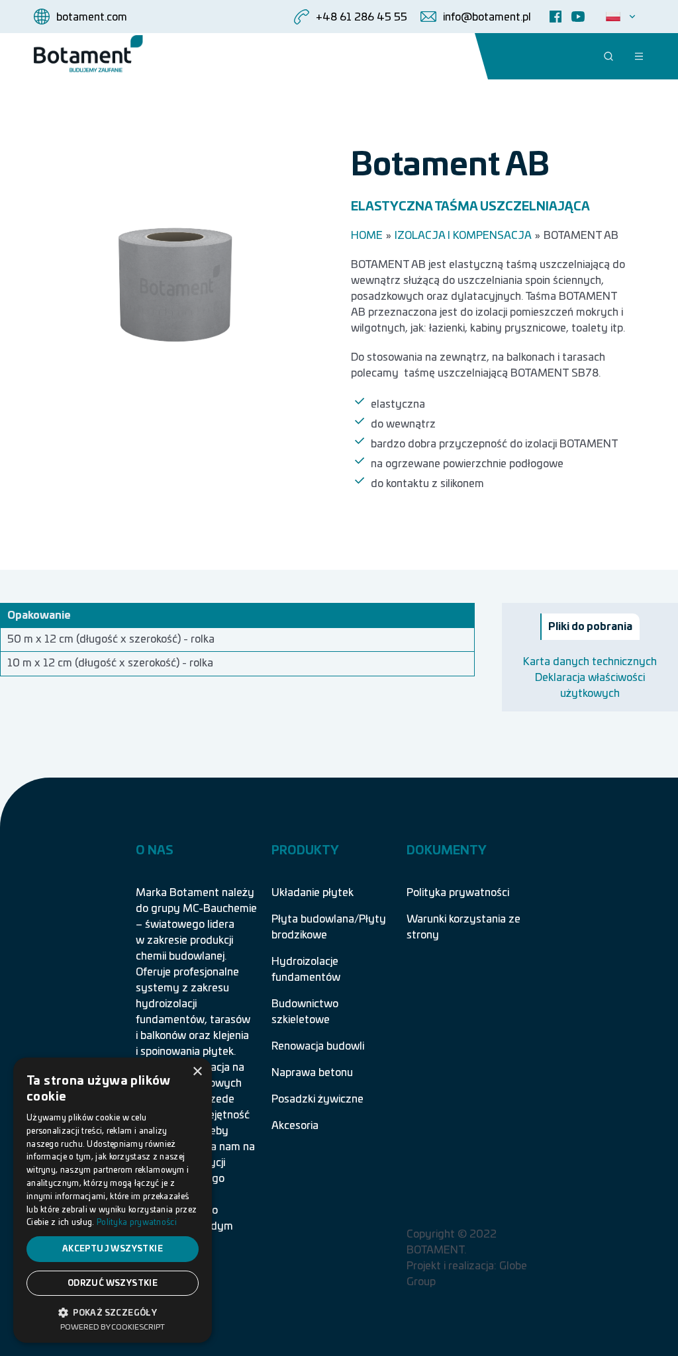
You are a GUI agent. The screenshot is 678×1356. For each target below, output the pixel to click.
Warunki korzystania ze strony (463, 927)
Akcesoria (294, 1125)
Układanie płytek (312, 892)
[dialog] (112, 1200)
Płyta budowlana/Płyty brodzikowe (328, 927)
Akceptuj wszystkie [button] (112, 1249)
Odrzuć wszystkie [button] (113, 1283)
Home (367, 235)
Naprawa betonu (312, 1072)
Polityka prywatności (458, 892)
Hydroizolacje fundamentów (305, 969)
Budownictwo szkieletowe (304, 1012)
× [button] (197, 1072)
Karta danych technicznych (590, 661)
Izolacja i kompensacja (463, 235)
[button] (112, 1311)
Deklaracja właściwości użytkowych (590, 685)
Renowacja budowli (317, 1046)
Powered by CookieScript (112, 1327)
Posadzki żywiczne (317, 1099)
